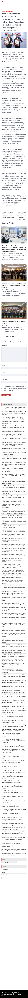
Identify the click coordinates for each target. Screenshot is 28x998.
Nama (3, 365)
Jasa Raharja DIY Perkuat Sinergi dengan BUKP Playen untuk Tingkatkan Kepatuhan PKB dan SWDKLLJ (13, 619)
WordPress (4, 996)
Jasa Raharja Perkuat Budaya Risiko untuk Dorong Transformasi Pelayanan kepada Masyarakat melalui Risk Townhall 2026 (13, 444)
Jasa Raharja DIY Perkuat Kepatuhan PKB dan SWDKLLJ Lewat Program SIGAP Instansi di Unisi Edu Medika (13, 716)
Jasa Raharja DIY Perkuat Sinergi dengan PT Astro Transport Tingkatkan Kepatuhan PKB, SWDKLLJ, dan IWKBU (13, 609)
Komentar (4, 345)
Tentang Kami (4, 874)
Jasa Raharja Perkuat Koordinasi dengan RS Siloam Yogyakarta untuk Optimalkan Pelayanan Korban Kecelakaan (13, 676)
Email (3, 372)
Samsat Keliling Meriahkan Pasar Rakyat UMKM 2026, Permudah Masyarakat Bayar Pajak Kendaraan (13, 839)
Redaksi (3, 872)
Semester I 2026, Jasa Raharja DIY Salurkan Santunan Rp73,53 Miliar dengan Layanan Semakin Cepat (14, 646)
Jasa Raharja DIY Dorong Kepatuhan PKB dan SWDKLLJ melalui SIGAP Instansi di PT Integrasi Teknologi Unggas (13, 702)
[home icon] (2, 2)
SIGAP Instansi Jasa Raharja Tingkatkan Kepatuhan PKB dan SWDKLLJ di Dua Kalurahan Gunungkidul (13, 741)
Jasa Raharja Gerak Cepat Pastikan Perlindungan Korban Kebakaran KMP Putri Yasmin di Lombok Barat (13, 476)
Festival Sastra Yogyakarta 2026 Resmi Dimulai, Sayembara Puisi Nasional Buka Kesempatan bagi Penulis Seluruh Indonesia (13, 776)
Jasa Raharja (9, 11)
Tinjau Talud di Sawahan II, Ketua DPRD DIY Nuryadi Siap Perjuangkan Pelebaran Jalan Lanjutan (12, 581)
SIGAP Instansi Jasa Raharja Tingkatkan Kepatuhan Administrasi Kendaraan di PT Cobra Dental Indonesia (13, 845)
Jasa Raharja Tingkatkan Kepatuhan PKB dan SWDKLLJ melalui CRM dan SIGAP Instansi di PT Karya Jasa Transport (13, 751)
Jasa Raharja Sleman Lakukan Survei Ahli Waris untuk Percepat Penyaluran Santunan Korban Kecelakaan (13, 635)
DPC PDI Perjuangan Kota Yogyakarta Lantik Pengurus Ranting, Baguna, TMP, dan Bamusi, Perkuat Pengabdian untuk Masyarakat (12, 571)
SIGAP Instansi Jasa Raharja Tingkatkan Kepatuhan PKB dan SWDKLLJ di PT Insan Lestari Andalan (13, 735)
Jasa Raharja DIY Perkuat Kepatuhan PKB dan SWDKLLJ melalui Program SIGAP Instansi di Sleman (12, 665)
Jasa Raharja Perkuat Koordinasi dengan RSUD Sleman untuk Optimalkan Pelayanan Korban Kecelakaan (12, 833)
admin (4, 30)
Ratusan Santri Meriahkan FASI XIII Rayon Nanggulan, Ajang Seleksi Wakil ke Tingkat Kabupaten (11, 819)
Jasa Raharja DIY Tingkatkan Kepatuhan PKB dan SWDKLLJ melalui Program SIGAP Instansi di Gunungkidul (13, 670)
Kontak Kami (4, 869)
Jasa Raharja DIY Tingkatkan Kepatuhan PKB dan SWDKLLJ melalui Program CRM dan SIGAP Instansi (13, 625)
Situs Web (4, 379)
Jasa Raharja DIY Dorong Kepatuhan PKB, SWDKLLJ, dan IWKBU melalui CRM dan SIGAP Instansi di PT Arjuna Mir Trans (13, 593)
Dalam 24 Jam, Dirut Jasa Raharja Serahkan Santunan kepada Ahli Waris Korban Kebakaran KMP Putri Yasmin (12, 470)
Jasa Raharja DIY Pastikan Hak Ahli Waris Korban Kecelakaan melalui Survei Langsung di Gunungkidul (13, 540)
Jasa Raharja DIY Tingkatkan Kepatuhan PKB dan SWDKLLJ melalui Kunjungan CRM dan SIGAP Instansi (13, 682)
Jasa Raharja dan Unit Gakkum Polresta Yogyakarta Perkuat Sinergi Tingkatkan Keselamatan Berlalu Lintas (11, 756)
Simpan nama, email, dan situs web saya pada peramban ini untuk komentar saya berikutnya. (15, 388)
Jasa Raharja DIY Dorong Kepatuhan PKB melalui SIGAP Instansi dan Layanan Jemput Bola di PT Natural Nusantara (13, 550)
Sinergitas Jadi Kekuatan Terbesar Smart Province (13, 322)
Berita (3, 11)
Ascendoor (10, 994)
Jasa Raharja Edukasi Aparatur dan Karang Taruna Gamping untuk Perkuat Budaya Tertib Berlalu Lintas (13, 796)
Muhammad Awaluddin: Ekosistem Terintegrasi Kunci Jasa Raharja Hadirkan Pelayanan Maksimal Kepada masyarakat (13, 481)
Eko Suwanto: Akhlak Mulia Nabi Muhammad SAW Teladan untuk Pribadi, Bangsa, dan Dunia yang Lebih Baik (13, 413)
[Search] (25, 2)
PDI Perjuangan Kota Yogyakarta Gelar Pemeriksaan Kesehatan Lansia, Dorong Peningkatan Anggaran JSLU (11, 566)
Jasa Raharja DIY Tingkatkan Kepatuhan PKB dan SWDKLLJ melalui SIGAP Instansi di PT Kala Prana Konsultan (13, 696)
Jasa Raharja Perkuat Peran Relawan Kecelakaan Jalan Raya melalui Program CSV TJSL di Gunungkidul (13, 766)
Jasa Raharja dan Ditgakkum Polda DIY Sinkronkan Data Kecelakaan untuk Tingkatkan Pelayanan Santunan (13, 599)
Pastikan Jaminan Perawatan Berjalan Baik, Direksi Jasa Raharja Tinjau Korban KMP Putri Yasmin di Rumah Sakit (13, 464)
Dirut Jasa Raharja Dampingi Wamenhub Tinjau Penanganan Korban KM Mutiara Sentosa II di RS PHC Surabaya (13, 491)
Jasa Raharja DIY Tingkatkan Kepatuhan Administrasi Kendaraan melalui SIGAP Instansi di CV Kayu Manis (13, 587)
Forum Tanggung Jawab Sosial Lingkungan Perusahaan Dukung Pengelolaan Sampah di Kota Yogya (13, 285)
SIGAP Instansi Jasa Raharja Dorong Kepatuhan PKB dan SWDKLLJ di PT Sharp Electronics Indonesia (13, 786)
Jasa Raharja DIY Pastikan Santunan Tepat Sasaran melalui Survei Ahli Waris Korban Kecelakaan (11, 560)
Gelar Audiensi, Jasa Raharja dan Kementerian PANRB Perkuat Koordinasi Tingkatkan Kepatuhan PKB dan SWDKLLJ (13, 506)
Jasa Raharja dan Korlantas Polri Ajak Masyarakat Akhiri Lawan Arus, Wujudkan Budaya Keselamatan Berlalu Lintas (13, 521)
